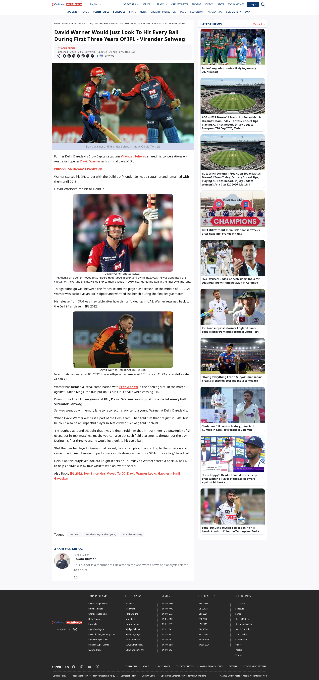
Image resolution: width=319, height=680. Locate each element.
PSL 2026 (203, 619)
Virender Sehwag (133, 156)
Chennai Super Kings (97, 613)
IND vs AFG (167, 603)
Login (253, 4)
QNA (247, 11)
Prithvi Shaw (128, 387)
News (143, 11)
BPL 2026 (203, 629)
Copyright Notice (185, 666)
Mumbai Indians (95, 608)
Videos (209, 4)
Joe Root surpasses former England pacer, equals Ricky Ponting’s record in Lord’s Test (230, 330)
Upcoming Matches (244, 624)
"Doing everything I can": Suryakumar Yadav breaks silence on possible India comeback (232, 378)
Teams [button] (160, 4)
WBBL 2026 (204, 644)
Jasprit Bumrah (133, 639)
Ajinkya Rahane (133, 629)
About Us (148, 666)
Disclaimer (164, 666)
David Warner (90, 161)
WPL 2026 (203, 603)
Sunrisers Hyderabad (98, 639)
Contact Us (131, 666)
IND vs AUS (167, 608)
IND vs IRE (167, 649)
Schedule (119, 11)
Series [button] (146, 4)
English (94, 4)
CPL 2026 (203, 613)
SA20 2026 (204, 639)
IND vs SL (166, 634)
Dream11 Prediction (163, 11)
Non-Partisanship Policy (104, 675)
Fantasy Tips (214, 11)
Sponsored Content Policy (173, 675)
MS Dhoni (130, 608)
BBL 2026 (203, 608)
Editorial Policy (59, 675)
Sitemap (233, 666)
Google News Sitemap (254, 666)
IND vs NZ (167, 624)
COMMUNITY (233, 11)
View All (258, 24)
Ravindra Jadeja (133, 634)
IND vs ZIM (167, 644)
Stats (220, 4)
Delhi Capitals (94, 619)
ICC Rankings (236, 4)
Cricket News (179, 4)
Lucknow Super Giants (98, 644)
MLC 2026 (203, 634)
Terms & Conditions (197, 675)
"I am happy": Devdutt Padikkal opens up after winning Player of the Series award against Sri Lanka (229, 478)
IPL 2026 (72, 11)
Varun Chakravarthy (135, 649)
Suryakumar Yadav (134, 644)
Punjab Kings (94, 624)
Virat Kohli (130, 619)
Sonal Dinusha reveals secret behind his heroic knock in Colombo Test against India (230, 529)
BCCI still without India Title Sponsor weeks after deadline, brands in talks (231, 231)
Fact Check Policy (80, 675)
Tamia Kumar (67, 47)
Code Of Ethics (148, 675)
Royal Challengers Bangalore (101, 634)
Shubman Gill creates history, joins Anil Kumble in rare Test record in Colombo (228, 428)
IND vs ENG (167, 619)
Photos (196, 4)
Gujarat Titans (95, 649)
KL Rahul (130, 603)
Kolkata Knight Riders (98, 603)
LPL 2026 (203, 624)
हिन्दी (75, 629)
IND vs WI (166, 639)
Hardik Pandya (132, 624)
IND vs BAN (167, 613)
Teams (85, 11)
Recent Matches (242, 619)
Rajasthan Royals (96, 629)
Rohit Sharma (132, 613)
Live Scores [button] (129, 4)
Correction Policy (128, 675)
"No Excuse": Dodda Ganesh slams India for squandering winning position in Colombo (231, 280)
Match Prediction (191, 11)
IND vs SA (166, 629)
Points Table (101, 11)
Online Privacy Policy (211, 666)
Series (238, 613)
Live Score (240, 603)
